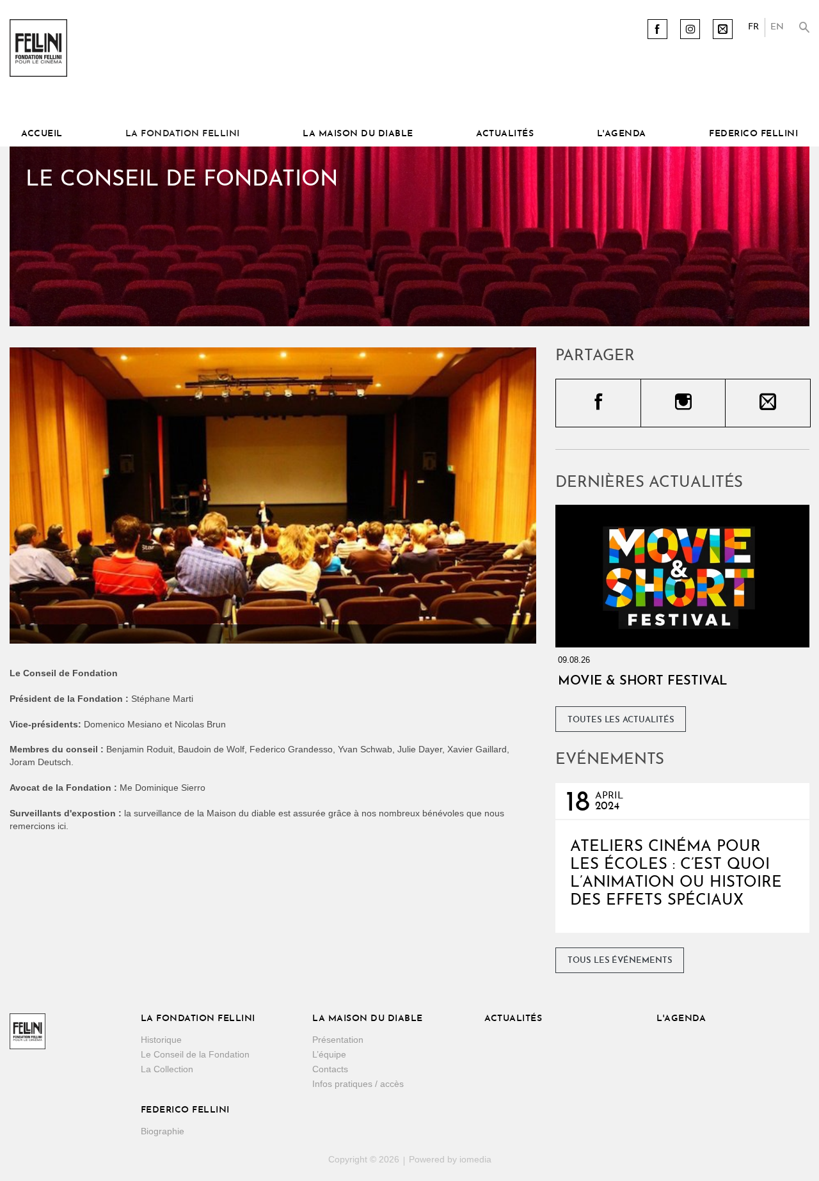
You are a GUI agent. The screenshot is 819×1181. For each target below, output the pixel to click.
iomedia (475, 1159)
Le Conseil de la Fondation (195, 1054)
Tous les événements (620, 960)
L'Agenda (621, 134)
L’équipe (329, 1054)
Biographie (162, 1131)
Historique (161, 1039)
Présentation (337, 1039)
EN (777, 27)
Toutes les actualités (621, 720)
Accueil (42, 134)
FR (753, 27)
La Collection (167, 1069)
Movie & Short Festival (643, 681)
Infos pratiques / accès (358, 1084)
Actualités (505, 134)
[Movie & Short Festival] (682, 576)
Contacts (330, 1069)
